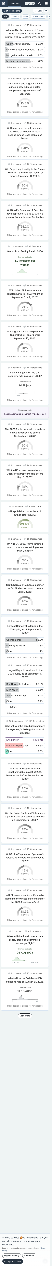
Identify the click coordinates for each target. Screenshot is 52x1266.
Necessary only (11, 1255)
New (25, 16)
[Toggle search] (39, 3)
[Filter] (46, 11)
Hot (5, 16)
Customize (29, 1255)
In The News (38, 16)
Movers (15, 16)
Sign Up (30, 3)
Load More (25, 1026)
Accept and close (12, 1261)
